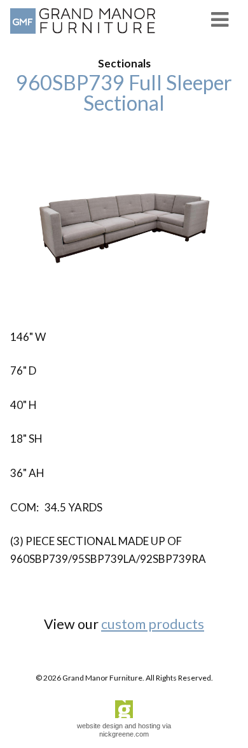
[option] (124, 220)
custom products (152, 624)
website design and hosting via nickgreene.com (124, 730)
